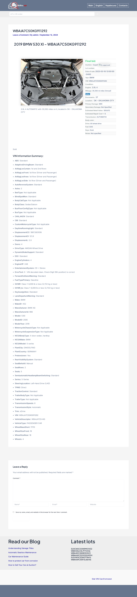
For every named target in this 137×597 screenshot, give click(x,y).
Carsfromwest (105, 579)
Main (90, 5)
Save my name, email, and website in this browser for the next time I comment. (41, 512)
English (99, 5)
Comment (16, 478)
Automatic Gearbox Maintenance (22, 552)
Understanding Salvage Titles (21, 548)
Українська (110, 5)
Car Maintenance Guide (18, 557)
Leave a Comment (21, 35)
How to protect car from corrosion (23, 561)
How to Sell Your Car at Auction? (22, 565)
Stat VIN (95, 579)
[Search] (98, 14)
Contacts (123, 5)
